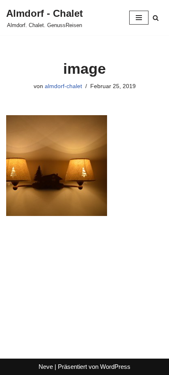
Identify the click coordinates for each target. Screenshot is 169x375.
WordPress (115, 366)
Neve (46, 366)
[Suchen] (156, 18)
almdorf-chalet (63, 86)
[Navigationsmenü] (138, 18)
